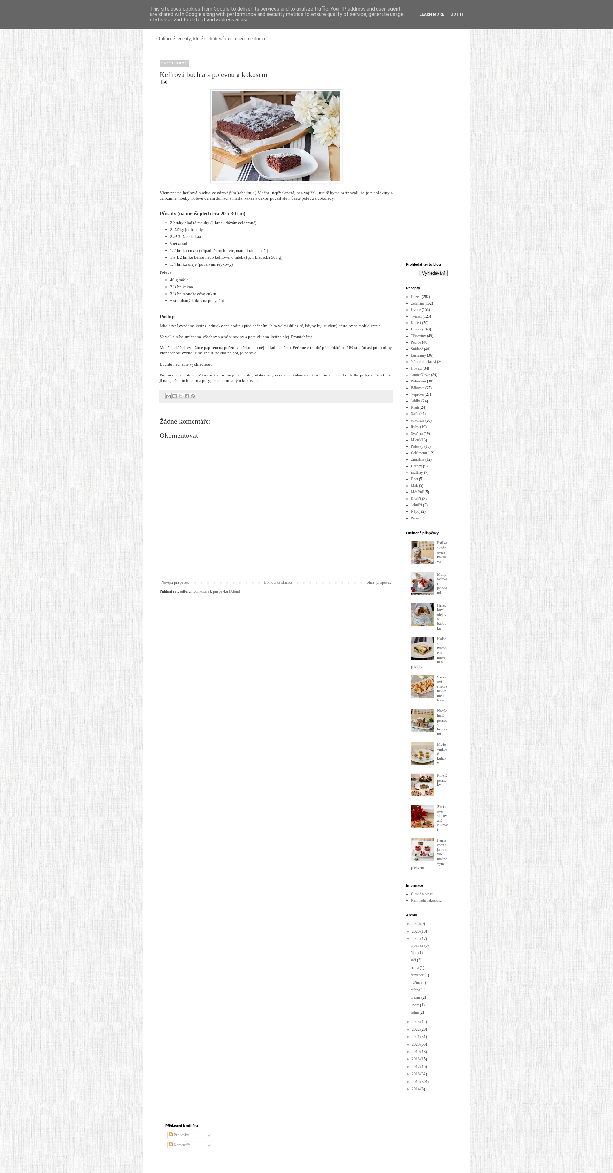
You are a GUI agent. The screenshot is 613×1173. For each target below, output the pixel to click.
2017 (416, 1066)
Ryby (415, 427)
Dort (414, 479)
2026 (416, 923)
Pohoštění (418, 381)
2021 (416, 1036)
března (416, 997)
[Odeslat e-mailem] (168, 396)
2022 (416, 1029)
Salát (414, 414)
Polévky (417, 446)
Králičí (416, 498)
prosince (417, 945)
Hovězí (416, 368)
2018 (416, 1059)
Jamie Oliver (420, 375)
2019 (416, 1051)
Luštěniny (418, 355)
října (414, 952)
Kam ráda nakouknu (426, 900)
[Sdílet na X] (181, 396)
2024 (416, 938)
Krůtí (415, 407)
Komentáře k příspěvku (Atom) (216, 591)
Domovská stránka (278, 582)
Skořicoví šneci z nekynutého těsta (442, 688)
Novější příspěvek (175, 582)
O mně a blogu (422, 894)
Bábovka (417, 388)
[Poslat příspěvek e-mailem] (163, 81)
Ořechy (416, 466)
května (416, 982)
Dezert (416, 296)
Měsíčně (417, 492)
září (414, 960)
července (418, 975)
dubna (416, 990)
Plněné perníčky (442, 780)
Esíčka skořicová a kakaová (442, 552)
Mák (414, 485)
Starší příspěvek (379, 582)
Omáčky (417, 329)
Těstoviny (418, 336)
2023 (416, 1021)
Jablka (415, 401)
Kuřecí (416, 323)
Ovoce (416, 309)
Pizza (415, 518)
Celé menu (419, 453)
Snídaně (417, 349)
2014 (416, 1089)
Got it (457, 14)
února (415, 1005)
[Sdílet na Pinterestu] (193, 396)
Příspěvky (181, 1135)
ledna (415, 1012)
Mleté (415, 440)
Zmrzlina (417, 459)
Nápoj (415, 511)
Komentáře (181, 1145)
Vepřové (417, 394)
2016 (416, 1074)
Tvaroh (416, 316)
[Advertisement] (427, 157)
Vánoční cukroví (423, 361)
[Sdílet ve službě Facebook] (187, 396)
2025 (416, 931)
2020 (416, 1044)
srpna (415, 967)
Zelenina (417, 303)
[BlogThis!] (174, 396)
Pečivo (416, 342)
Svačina (417, 433)
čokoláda (417, 420)
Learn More (432, 14)
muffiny (417, 472)
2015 (416, 1081)
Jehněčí (416, 505)
